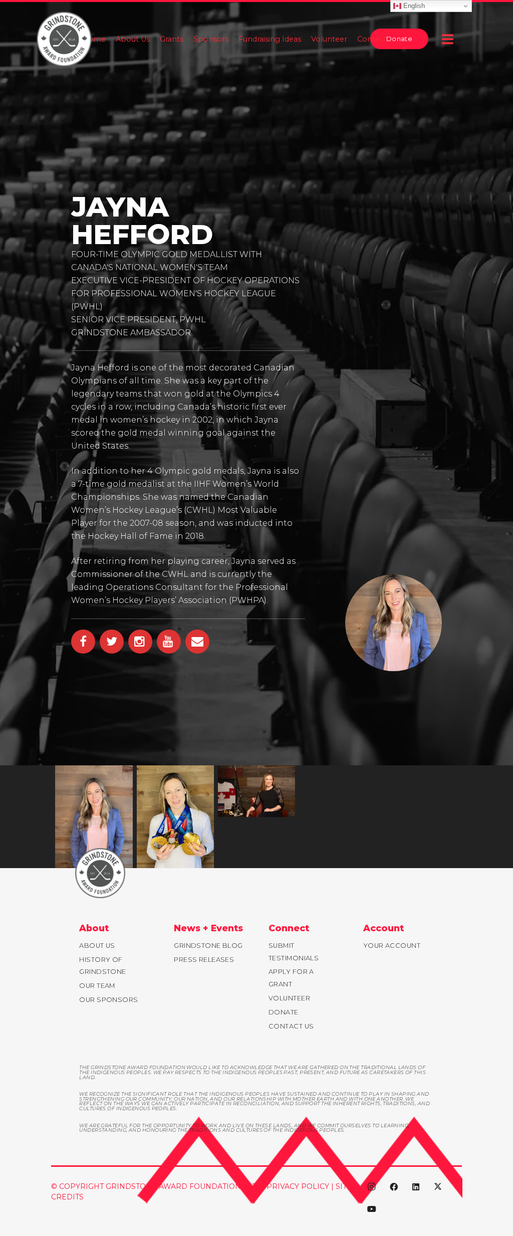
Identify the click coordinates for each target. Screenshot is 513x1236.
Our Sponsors (108, 999)
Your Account (391, 945)
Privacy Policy (298, 1186)
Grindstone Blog (208, 945)
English (413, 6)
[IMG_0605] (175, 817)
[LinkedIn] (416, 1187)
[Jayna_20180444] (256, 791)
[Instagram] (372, 1187)
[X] (438, 1187)
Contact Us (291, 1026)
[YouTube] (372, 1209)
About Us (97, 945)
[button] (450, 39)
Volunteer (289, 998)
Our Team (97, 985)
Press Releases (204, 959)
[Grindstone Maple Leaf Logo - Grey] (64, 39)
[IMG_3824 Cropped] (93, 817)
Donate (284, 1012)
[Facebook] (394, 1187)
